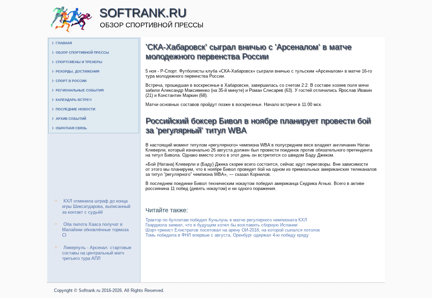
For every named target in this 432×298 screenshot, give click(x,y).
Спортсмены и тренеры (79, 62)
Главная (64, 43)
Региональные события (80, 90)
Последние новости (75, 109)
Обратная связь (71, 128)
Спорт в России (71, 81)
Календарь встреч (73, 100)
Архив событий (71, 118)
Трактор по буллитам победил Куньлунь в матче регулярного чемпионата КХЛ (226, 219)
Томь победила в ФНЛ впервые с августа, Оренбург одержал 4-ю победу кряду (227, 235)
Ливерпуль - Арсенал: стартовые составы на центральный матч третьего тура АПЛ (96, 253)
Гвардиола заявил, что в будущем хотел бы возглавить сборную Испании (221, 224)
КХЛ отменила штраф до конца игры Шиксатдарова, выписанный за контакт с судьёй (96, 206)
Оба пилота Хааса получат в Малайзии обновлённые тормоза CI (95, 230)
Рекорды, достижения (77, 71)
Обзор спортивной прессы (82, 52)
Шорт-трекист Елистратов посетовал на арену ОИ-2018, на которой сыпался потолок (232, 230)
